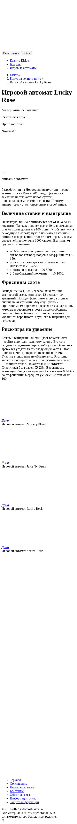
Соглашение (18, 783)
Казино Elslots (20, 60)
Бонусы (15, 64)
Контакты (17, 791)
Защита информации (24, 802)
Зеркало (15, 780)
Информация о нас (23, 798)
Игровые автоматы (23, 68)
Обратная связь (20, 794)
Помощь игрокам (22, 787)
